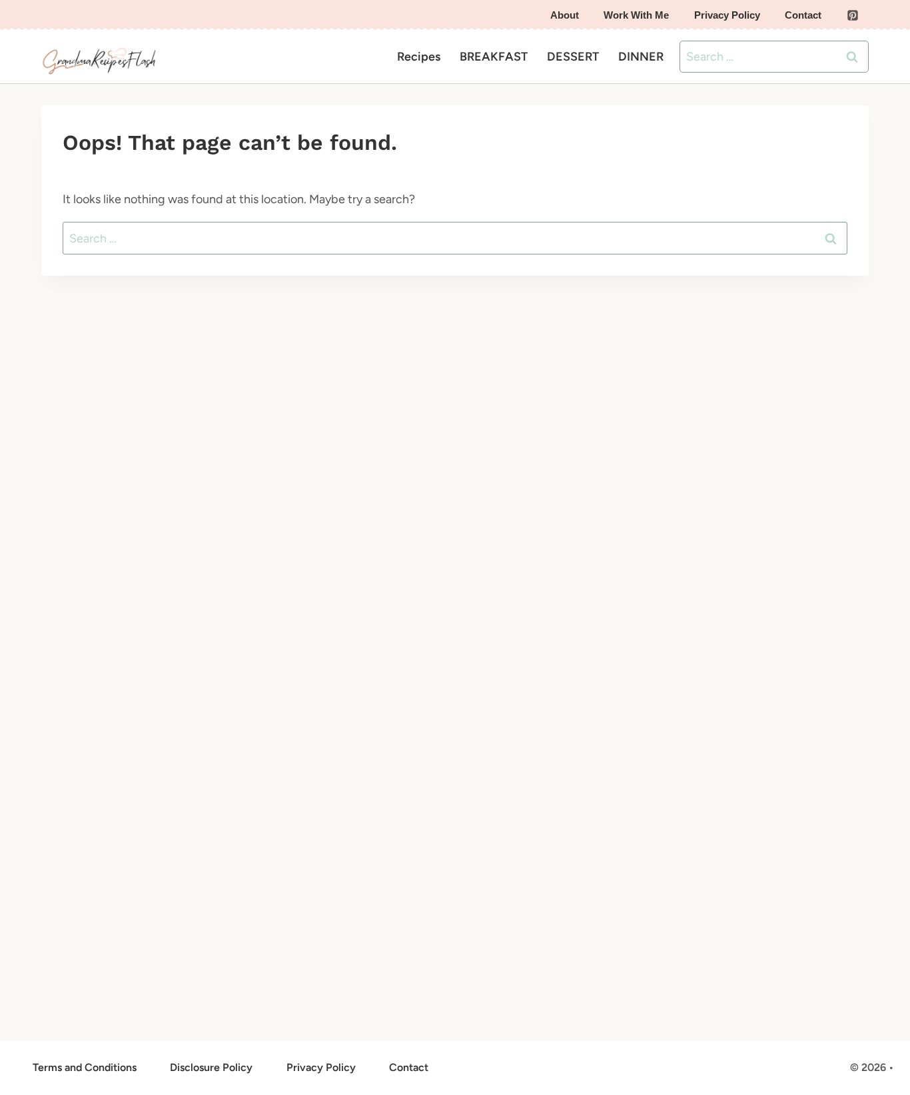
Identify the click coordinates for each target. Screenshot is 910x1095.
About (564, 15)
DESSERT (573, 56)
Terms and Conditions (85, 1067)
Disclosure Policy (211, 1067)
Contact (803, 15)
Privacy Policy (727, 15)
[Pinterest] (853, 15)
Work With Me (636, 15)
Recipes (418, 56)
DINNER (641, 56)
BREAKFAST (494, 56)
